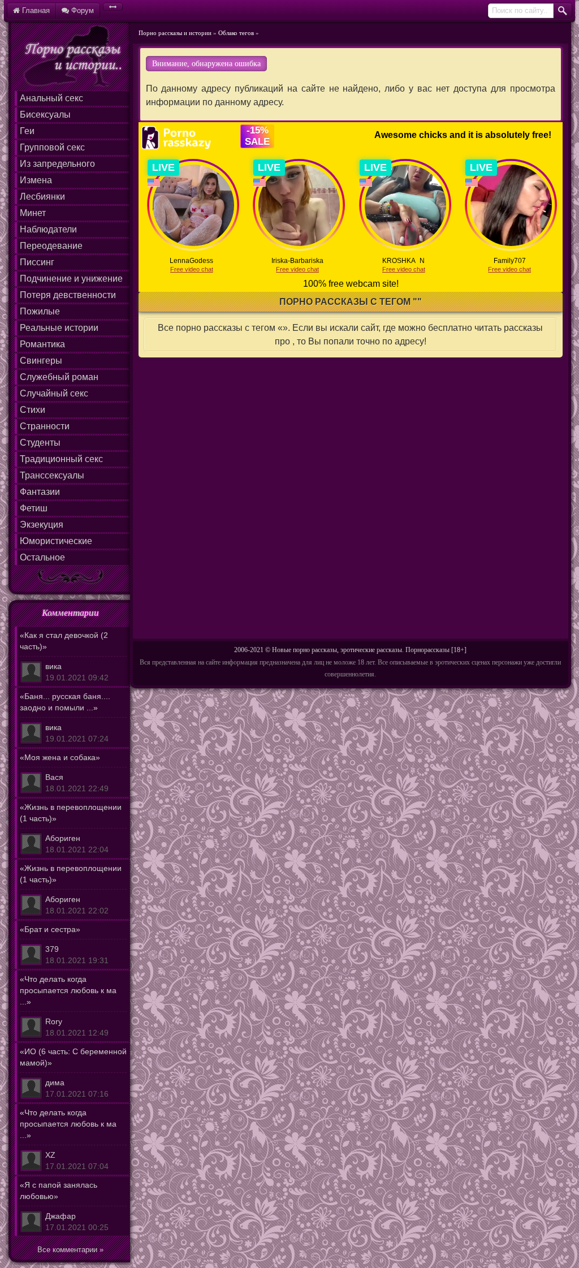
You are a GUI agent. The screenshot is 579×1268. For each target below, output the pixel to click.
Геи (27, 131)
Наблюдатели (48, 229)
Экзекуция (41, 524)
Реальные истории (59, 328)
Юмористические (56, 541)
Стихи (32, 410)
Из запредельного (57, 164)
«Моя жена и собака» (64, 773)
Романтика (42, 344)
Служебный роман (59, 377)
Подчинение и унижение (71, 278)
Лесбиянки (42, 196)
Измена (36, 180)
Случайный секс (54, 393)
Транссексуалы (52, 475)
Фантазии (40, 492)
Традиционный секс (61, 459)
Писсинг (37, 262)
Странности (45, 426)
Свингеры (41, 360)
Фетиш (33, 508)
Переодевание (51, 246)
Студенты (40, 442)
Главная (35, 10)
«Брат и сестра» (64, 945)
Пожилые (40, 311)
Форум (81, 10)
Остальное (42, 557)
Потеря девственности (68, 295)
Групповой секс (52, 147)
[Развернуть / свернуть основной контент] (112, 7)
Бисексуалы (45, 114)
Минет (33, 213)
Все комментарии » (70, 1249)
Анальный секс (51, 98)
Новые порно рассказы (304, 650)
